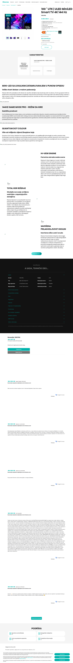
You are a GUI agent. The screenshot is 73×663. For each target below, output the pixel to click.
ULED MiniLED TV (13, 5)
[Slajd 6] (25, 38)
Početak (3, 5)
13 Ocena (51, 18)
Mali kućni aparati (35, 2)
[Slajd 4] (18, 38)
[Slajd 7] (28, 38)
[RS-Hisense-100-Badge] (52, 31)
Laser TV (16, 2)
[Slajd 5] (21, 38)
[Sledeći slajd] (32, 22)
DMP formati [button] (11, 318)
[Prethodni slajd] (3, 22)
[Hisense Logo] (6, 2)
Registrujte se (19, 352)
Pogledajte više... (36, 253)
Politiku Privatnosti (22, 658)
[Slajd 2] (11, 38)
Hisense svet (57, 2)
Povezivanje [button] (11, 309)
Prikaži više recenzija (36, 618)
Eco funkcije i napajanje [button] (14, 312)
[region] (18, 21)
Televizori (12, 2)
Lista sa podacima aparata (46, 34)
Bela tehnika (28, 2)
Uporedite (45, 44)
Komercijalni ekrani (43, 2)
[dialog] (36, 657)
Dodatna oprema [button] (12, 315)
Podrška (62, 2)
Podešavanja (62, 660)
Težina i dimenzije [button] (12, 322)
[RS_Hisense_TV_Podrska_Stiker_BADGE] (60, 33)
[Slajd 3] (14, 38)
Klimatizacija (21, 2)
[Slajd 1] (7, 38)
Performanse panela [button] (13, 289)
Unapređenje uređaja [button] (13, 293)
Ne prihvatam (62, 657)
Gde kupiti (46, 47)
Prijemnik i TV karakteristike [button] (14, 306)
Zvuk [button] (9, 296)
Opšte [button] (9, 275)
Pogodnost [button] (10, 299)
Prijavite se (18, 349)
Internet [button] (10, 302)
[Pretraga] (69, 2)
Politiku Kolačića (30, 657)
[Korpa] (68, 2)
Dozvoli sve (62, 654)
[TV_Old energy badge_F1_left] (44, 33)
